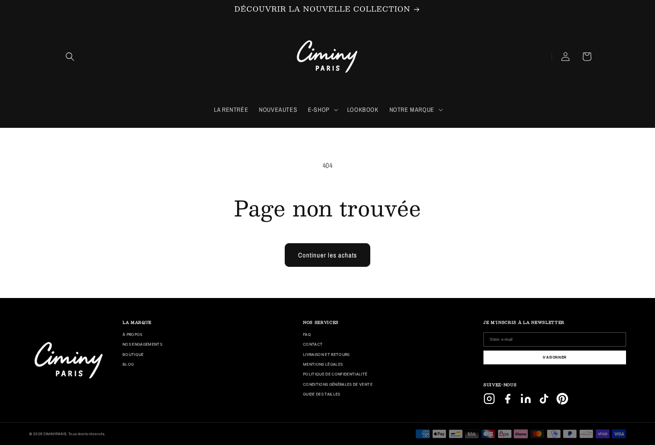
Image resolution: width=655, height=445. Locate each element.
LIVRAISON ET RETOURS (326, 354)
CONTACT (313, 344)
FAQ (307, 334)
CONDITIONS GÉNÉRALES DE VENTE (338, 384)
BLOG (128, 364)
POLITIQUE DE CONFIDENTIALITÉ (335, 374)
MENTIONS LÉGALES (323, 364)
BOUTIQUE (133, 354)
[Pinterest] (562, 398)
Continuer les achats (327, 255)
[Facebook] (507, 398)
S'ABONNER (555, 357)
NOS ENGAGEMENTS (142, 344)
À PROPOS (133, 334)
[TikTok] (544, 398)
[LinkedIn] (526, 398)
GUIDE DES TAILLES (321, 394)
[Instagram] (489, 398)
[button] (70, 56)
